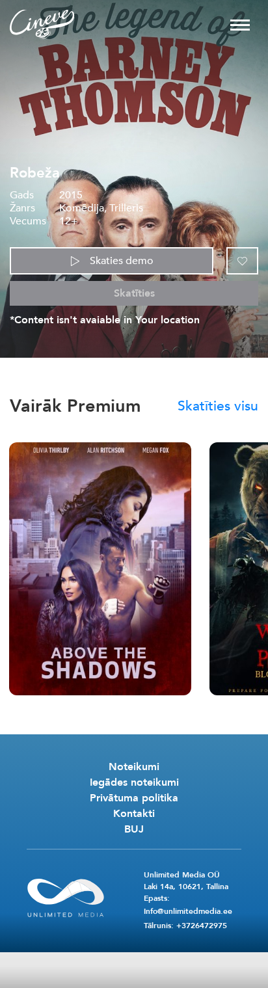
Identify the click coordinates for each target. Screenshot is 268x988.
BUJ (134, 829)
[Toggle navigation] (240, 24)
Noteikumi (134, 767)
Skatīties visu (218, 406)
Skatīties (134, 293)
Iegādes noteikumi (134, 782)
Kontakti (134, 814)
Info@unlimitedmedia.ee (188, 911)
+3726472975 (201, 925)
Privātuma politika (134, 798)
